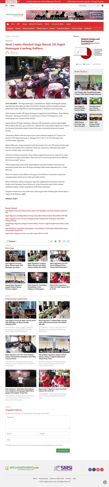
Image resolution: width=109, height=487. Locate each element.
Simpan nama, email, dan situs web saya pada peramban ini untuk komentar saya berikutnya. (35, 445)
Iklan (74, 478)
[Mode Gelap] (102, 5)
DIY (18, 24)
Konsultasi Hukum (63, 28)
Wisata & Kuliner (28, 28)
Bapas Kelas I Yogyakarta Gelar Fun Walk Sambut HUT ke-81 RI (26, 233)
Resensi (52, 28)
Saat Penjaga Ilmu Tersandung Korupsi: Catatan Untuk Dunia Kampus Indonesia (88, 93)
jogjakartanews (14, 52)
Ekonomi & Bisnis (57, 24)
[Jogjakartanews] (14, 15)
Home (12, 5)
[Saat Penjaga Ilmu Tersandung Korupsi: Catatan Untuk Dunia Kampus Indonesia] (88, 82)
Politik (47, 24)
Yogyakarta (9, 41)
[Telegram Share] (64, 241)
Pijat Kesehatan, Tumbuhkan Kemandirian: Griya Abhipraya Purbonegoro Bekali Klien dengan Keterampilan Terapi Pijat (36, 229)
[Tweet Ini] (55, 241)
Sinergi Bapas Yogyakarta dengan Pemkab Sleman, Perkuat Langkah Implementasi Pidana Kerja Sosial (37, 224)
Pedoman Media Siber (57, 478)
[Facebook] (90, 470)
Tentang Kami (43, 478)
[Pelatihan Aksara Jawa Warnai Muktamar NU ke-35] (96, 100)
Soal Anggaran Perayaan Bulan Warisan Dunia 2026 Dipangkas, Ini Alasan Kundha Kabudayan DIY (36, 211)
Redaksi (68, 478)
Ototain (17, 28)
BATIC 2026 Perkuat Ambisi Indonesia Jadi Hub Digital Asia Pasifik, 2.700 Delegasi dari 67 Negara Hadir (95, 124)
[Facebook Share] (51, 241)
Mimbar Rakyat (42, 28)
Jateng (24, 24)
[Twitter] (94, 470)
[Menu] (6, 5)
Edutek (68, 24)
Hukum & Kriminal (35, 24)
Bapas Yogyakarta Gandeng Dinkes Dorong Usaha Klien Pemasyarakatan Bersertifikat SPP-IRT (36, 216)
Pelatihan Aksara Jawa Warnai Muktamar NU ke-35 (24, 1)
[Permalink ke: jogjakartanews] (7, 53)
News (13, 24)
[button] (98, 5)
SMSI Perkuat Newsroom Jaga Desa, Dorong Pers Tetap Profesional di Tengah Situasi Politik (78, 1)
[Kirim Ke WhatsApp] (68, 241)
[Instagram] (98, 470)
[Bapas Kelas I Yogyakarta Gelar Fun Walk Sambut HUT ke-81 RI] (60, 277)
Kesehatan (88, 28)
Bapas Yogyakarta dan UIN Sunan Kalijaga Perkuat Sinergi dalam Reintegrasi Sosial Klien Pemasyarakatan (34, 219)
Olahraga (10, 28)
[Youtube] (102, 470)
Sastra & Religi (77, 28)
